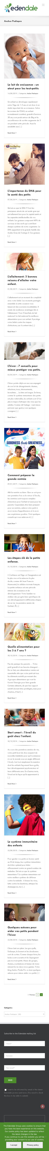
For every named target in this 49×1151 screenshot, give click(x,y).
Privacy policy (33, 1145)
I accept (13, 1145)
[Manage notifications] (42, 1106)
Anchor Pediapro (32, 93)
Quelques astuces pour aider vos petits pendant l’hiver (23, 931)
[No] (45, 1136)
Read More (11, 133)
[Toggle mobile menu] (43, 4)
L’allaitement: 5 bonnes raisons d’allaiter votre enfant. (22, 280)
